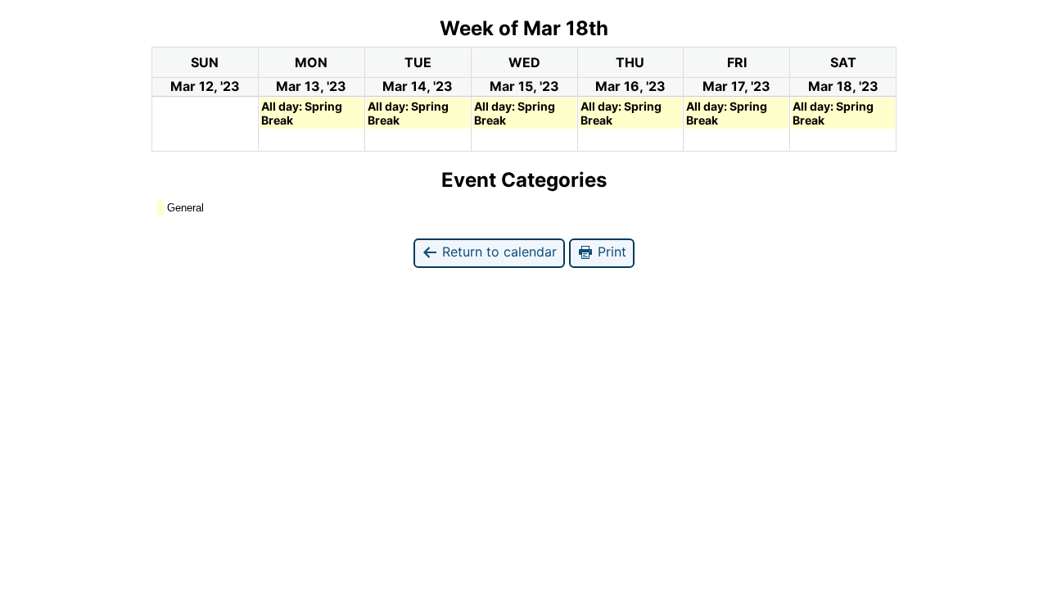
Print (610, 251)
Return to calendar (497, 251)
